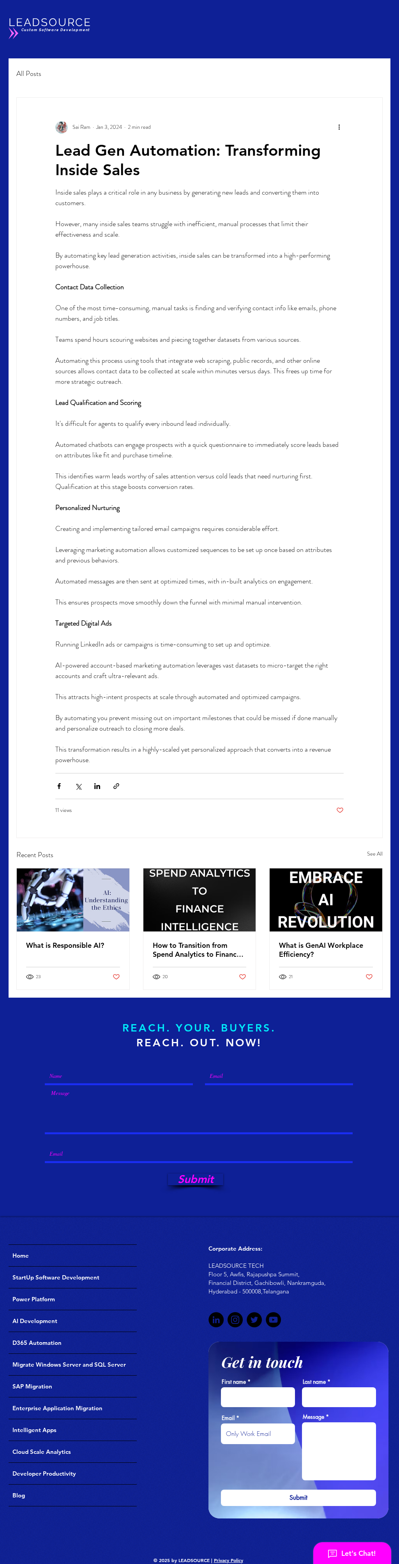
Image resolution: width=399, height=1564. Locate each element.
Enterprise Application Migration (57, 1408)
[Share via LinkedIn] (97, 786)
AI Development (34, 1321)
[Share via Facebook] (59, 786)
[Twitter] (254, 1319)
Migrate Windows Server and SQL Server (69, 1364)
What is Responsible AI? (65, 945)
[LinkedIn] (216, 1319)
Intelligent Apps (34, 1430)
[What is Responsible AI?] (73, 899)
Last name (314, 1382)
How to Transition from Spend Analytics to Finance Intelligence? (196, 950)
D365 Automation (37, 1342)
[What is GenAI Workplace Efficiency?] (326, 899)
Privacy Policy (228, 1560)
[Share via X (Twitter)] (78, 786)
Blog (18, 1495)
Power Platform (33, 1299)
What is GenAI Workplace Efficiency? (321, 950)
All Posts (28, 74)
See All (375, 854)
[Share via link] (116, 786)
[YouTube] (273, 1319)
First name (234, 1382)
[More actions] (339, 127)
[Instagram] (235, 1319)
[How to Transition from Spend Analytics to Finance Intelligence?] (199, 899)
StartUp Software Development (55, 1277)
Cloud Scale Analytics (41, 1451)
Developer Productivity (44, 1473)
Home (20, 1255)
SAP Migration (32, 1386)
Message (313, 1417)
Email (228, 1418)
